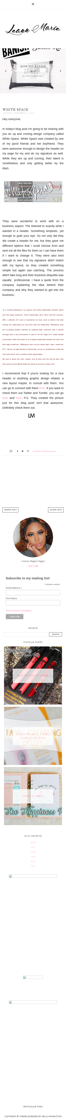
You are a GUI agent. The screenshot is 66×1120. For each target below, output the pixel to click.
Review (44, 451)
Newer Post (10, 510)
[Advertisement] (33, 482)
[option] (33, 70)
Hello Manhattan (52, 1116)
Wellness (52, 451)
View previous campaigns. (19, 610)
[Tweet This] (21, 450)
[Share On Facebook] (16, 450)
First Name (11, 598)
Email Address (14, 587)
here (42, 388)
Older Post (56, 510)
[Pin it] (26, 450)
